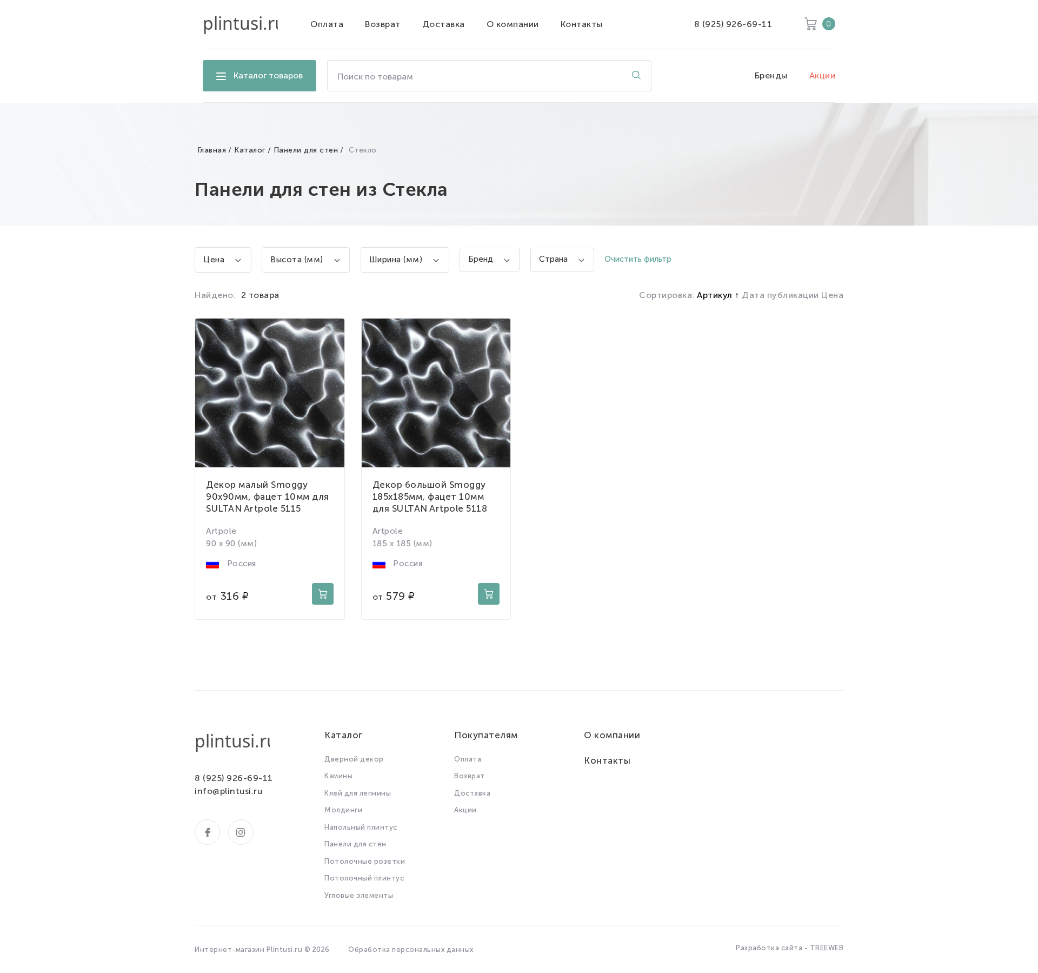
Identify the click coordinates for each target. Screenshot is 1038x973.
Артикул (716, 295)
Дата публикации (781, 295)
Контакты (582, 24)
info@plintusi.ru (228, 791)
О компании (513, 24)
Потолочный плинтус (364, 878)
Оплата (326, 24)
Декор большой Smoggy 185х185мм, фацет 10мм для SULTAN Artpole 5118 (430, 496)
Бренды (771, 75)
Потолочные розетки (364, 861)
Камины (338, 776)
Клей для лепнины (357, 793)
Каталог (249, 150)
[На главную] (240, 24)
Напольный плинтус (360, 827)
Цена (832, 295)
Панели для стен (306, 150)
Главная (212, 150)
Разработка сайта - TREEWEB (789, 948)
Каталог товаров (268, 75)
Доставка (443, 24)
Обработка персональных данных (411, 949)
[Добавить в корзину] (323, 594)
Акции (822, 75)
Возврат (383, 24)
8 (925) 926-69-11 (733, 24)
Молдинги (343, 810)
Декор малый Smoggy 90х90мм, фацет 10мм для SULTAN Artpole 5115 (267, 496)
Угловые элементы (358, 895)
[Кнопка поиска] (636, 76)
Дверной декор (354, 759)
